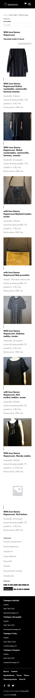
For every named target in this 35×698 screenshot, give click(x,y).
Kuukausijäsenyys (10, 546)
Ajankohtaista (8, 675)
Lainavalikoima (9, 556)
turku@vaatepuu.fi (9, 646)
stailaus (20, 589)
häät (8, 585)
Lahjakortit (7, 551)
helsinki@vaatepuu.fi (10, 613)
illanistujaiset (15, 585)
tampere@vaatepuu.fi (11, 662)
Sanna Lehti (24, 691)
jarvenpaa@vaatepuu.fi (12, 629)
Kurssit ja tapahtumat (12, 541)
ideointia (11, 585)
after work (5, 585)
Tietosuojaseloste (10, 679)
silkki (17, 589)
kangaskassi (24, 585)
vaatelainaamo (26, 589)
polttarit (15, 589)
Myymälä (7, 561)
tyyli (22, 589)
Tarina (19, 675)
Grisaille (13, 695)
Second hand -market (12, 570)
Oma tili (22, 679)
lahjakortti (8, 588)
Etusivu (5, 15)
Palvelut (6, 566)
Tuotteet (14, 671)
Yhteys (26, 675)
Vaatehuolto (8, 575)
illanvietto (20, 585)
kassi (28, 585)
